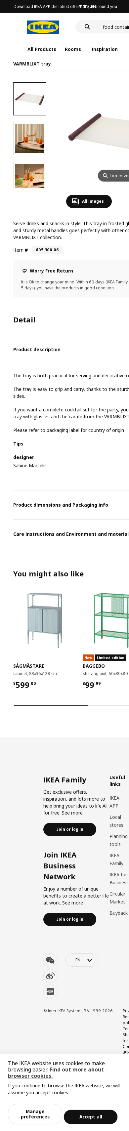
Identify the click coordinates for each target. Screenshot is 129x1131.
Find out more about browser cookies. (56, 1072)
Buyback (118, 913)
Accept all (90, 1116)
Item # (20, 250)
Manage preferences (35, 1114)
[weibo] (50, 976)
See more (72, 813)
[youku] (50, 991)
